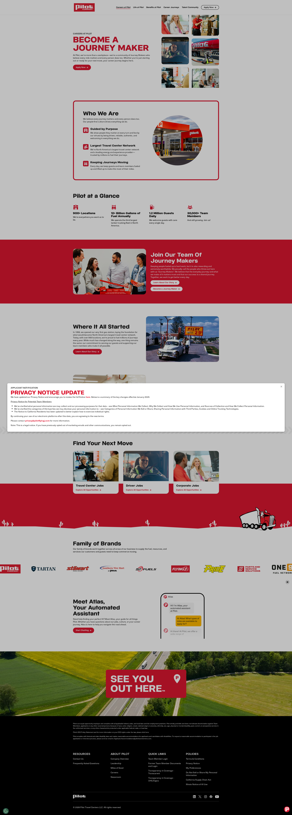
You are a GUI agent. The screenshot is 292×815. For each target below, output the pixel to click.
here (88, 396)
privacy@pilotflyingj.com (37, 420)
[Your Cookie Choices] (6, 811)
